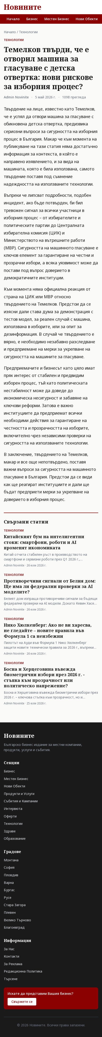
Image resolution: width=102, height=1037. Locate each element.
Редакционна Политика (23, 971)
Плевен (10, 912)
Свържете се (21, 1001)
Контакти (11, 956)
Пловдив (11, 875)
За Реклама (13, 964)
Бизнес (32, 19)
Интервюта (13, 808)
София (9, 867)
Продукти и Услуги (19, 793)
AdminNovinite (16, 97)
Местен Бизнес (56, 19)
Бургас (9, 890)
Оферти (10, 816)
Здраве (10, 831)
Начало (13, 19)
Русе (7, 897)
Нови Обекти (87, 19)
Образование (15, 838)
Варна (9, 882)
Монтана (11, 860)
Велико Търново (17, 920)
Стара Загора (15, 905)
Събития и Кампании (21, 801)
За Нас (9, 949)
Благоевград (14, 927)
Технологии (28, 32)
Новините (22, 7)
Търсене (11, 979)
